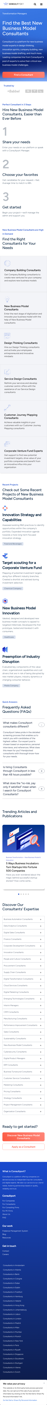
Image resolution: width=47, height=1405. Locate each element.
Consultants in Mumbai (12, 1332)
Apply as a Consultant (23, 1146)
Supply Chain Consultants (15, 972)
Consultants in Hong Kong (13, 1305)
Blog (4, 1234)
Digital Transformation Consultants (18, 979)
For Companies (8, 1201)
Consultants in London (12, 1319)
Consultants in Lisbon (11, 1314)
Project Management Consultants (18, 1105)
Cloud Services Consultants (15, 985)
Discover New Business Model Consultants (23, 1137)
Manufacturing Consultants (15, 1018)
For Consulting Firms (10, 1207)
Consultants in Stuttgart (13, 1363)
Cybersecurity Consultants (15, 1052)
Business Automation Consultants (18, 919)
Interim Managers (11, 1005)
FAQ (4, 1218)
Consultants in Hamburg (13, 1296)
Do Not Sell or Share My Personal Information (20, 1400)
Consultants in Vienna (11, 1367)
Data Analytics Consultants (15, 926)
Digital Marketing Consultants (16, 992)
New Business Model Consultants (18, 1045)
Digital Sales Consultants (14, 932)
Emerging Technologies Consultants (19, 999)
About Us (6, 1214)
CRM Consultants (11, 1012)
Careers (5, 1254)
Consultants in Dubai (11, 1283)
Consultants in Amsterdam (14, 1265)
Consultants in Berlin (11, 1274)
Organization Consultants (14, 1111)
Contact (5, 1251)
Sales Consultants (11, 1032)
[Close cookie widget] (44, 1383)
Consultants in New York (13, 1341)
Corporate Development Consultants (19, 946)
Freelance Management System (15, 1231)
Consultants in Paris (11, 1345)
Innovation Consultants (14, 952)
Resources (6, 1238)
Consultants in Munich (12, 1336)
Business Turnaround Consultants (18, 1072)
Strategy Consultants (13, 1098)
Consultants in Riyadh (11, 1350)
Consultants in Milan (11, 1327)
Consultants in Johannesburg (15, 1310)
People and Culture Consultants (17, 959)
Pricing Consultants (12, 1091)
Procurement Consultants (15, 966)
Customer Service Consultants (17, 1078)
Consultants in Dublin (11, 1288)
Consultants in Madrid (12, 1323)
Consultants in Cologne (12, 1279)
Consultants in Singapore (13, 1354)
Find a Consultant (23, 74)
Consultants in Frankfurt (12, 1292)
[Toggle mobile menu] (41, 4)
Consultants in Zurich (11, 1372)
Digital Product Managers (14, 1058)
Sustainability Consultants (15, 1038)
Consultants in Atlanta (12, 1270)
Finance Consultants (12, 939)
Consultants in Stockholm (13, 1359)
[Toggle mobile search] (35, 4)
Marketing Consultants (13, 1085)
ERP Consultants (11, 1065)
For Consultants (8, 1204)
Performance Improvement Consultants (20, 1025)
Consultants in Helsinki (12, 1301)
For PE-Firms (7, 1211)
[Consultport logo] (14, 3)
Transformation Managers (14, 13)
